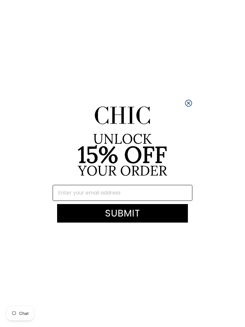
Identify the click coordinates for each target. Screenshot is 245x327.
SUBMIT (122, 213)
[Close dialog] (188, 103)
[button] (122, 141)
